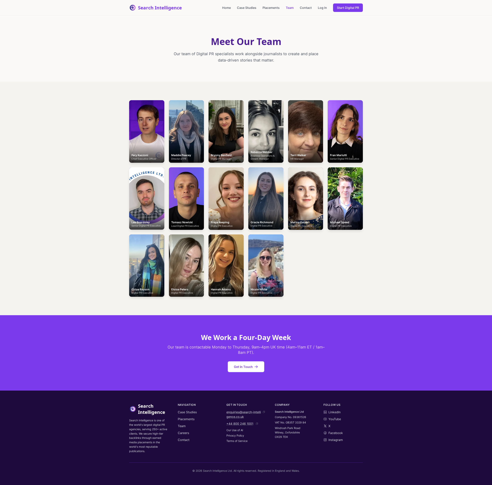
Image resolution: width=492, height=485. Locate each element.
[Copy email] (264, 412)
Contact (306, 8)
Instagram (335, 440)
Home (226, 8)
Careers (183, 433)
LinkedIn (334, 412)
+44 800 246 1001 (239, 424)
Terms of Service (237, 440)
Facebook (335, 433)
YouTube (334, 419)
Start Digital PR (348, 8)
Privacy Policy (235, 435)
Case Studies (246, 8)
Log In (322, 8)
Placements (271, 8)
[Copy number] (257, 424)
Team (290, 8)
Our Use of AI (234, 430)
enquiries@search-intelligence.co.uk (243, 414)
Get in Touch (243, 367)
